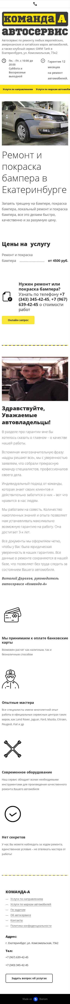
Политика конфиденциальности (31, 925)
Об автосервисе (20, 915)
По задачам (17, 909)
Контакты (16, 920)
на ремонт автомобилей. (58, 75)
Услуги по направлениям (18, 89)
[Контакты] (35, 4)
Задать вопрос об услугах (29, 978)
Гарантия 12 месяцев (56, 64)
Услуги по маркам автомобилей (30, 904)
